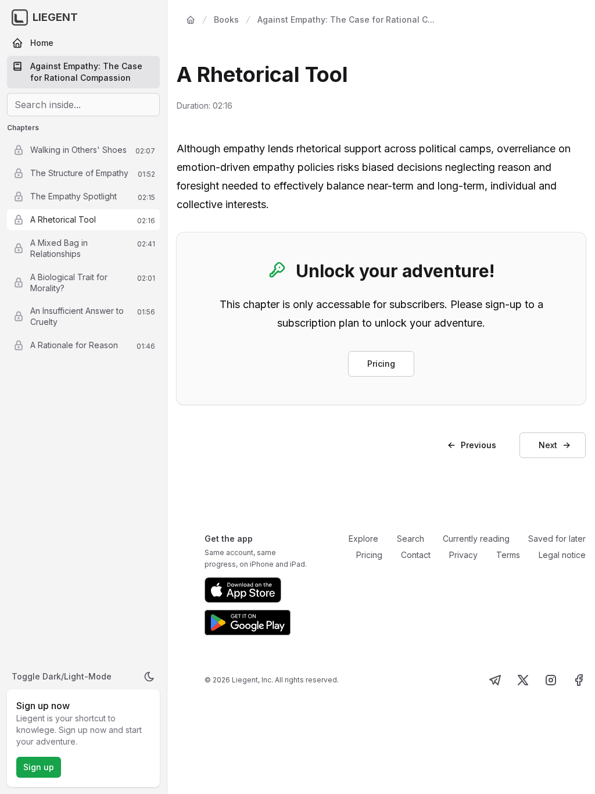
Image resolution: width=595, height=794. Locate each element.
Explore (363, 538)
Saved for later (557, 538)
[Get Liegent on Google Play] (248, 622)
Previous (478, 445)
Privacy (463, 555)
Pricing (381, 364)
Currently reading (476, 538)
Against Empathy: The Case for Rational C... (346, 19)
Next (548, 445)
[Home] (190, 19)
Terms (508, 555)
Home (41, 43)
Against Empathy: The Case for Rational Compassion (86, 72)
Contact (416, 555)
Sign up (38, 767)
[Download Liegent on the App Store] (243, 590)
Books (226, 19)
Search (410, 538)
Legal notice (562, 555)
